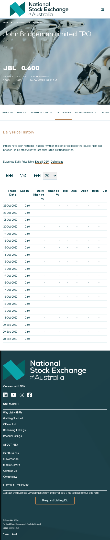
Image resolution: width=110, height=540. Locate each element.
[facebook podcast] (29, 395)
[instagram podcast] (22, 395)
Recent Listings (12, 435)
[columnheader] (11, 195)
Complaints (10, 476)
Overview (7, 112)
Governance (10, 458)
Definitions (57, 161)
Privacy (6, 534)
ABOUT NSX (10, 444)
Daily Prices (64, 112)
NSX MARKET (11, 404)
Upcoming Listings (14, 430)
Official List (9, 424)
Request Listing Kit (55, 500)
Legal (14, 534)
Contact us (10, 470)
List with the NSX (16, 485)
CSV (46, 161)
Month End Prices (41, 112)
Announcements (85, 112)
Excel (38, 161)
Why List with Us (12, 412)
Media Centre (11, 464)
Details (21, 112)
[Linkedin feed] (6, 395)
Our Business (11, 453)
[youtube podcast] (14, 395)
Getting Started (13, 418)
